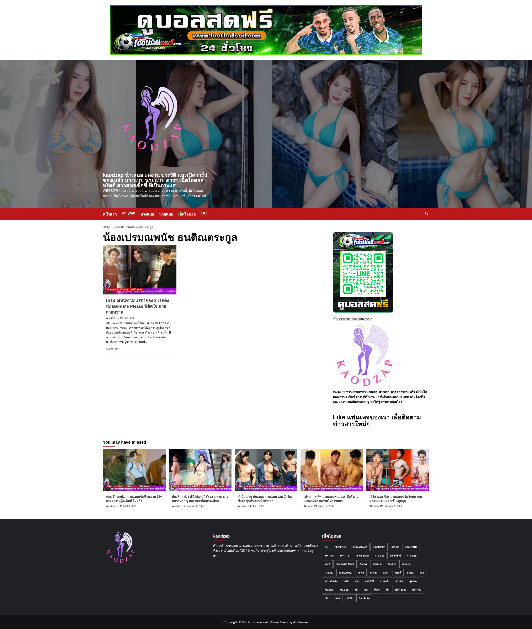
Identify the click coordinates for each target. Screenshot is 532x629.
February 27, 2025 (393, 506)
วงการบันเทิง (331, 581)
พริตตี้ (195, 486)
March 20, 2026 (128, 506)
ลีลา (422, 572)
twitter (345, 555)
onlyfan (128, 213)
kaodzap (379, 547)
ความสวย (379, 555)
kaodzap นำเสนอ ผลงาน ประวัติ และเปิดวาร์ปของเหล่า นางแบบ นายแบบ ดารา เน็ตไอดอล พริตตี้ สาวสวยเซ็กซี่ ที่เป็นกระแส (155, 180)
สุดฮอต (413, 581)
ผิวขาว (386, 572)
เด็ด (387, 589)
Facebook (341, 547)
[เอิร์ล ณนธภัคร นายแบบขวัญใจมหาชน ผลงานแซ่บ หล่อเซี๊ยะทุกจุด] (397, 470)
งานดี (327, 564)
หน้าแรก (110, 214)
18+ (204, 213)
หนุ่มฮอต (344, 589)
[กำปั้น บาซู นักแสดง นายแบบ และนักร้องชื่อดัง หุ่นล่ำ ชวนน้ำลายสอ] (266, 470)
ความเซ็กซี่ (395, 555)
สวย (356, 581)
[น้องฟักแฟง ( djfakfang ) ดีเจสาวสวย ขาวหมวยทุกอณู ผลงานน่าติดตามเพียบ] (200, 470)
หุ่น (356, 589)
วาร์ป (346, 581)
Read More (112, 348)
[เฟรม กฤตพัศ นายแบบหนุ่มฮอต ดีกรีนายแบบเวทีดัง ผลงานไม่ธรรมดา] (331, 470)
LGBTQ (395, 547)
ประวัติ (373, 572)
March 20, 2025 (326, 506)
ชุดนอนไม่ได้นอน (345, 564)
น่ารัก (361, 572)
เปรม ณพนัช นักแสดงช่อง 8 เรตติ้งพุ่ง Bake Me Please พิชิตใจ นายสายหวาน (137, 306)
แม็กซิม (349, 598)
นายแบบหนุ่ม (345, 572)
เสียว (327, 598)
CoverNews (279, 622)
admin (112, 318)
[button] (426, 213)
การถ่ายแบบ (362, 555)
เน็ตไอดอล (187, 214)
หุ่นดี (366, 589)
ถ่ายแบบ (377, 564)
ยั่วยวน (410, 572)
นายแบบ (166, 214)
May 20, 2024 (127, 318)
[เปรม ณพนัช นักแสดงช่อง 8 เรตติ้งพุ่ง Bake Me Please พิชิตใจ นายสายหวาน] (139, 269)
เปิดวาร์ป (416, 589)
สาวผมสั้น (384, 581)
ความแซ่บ (411, 555)
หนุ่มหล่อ (329, 589)
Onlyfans (411, 547)
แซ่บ (337, 598)
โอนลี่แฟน (364, 598)
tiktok (329, 555)
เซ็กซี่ (376, 589)
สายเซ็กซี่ (369, 581)
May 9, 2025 (258, 506)
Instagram (360, 547)
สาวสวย (399, 581)
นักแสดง (392, 564)
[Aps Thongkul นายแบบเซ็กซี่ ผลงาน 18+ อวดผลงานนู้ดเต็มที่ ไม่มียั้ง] (134, 470)
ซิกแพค (363, 564)
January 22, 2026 (195, 506)
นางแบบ (147, 214)
